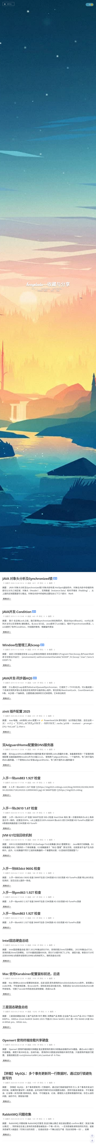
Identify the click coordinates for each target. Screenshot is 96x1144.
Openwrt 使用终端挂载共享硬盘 (25, 1040)
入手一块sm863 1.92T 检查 (21, 913)
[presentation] (55, 723)
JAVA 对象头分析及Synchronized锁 (27, 578)
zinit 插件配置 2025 (16, 711)
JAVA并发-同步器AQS (17, 678)
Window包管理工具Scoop (21, 645)
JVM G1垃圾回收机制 (17, 835)
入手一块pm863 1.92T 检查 (21, 892)
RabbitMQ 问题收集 (16, 1114)
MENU (9, 4)
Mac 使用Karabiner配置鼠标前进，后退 (31, 974)
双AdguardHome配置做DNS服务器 (27, 745)
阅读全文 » (7, 598)
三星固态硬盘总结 (15, 1007)
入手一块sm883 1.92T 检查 (21, 778)
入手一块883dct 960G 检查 (21, 868)
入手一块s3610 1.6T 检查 (19, 808)
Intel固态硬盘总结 (15, 940)
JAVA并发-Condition (17, 611)
